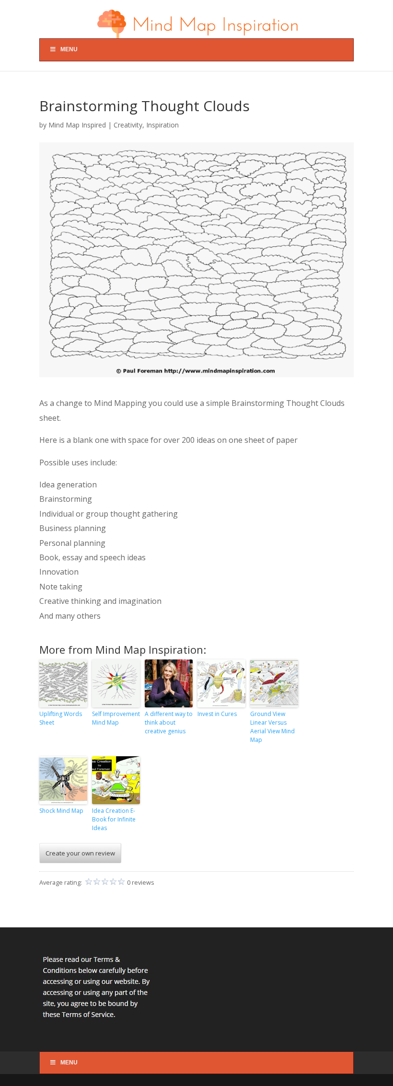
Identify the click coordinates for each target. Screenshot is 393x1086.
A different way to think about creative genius (169, 722)
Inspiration (162, 124)
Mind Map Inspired (77, 124)
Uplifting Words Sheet (60, 718)
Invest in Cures (217, 714)
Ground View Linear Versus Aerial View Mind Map (272, 727)
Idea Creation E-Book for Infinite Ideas (114, 819)
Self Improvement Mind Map (116, 718)
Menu (69, 49)
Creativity (128, 124)
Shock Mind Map (61, 811)
